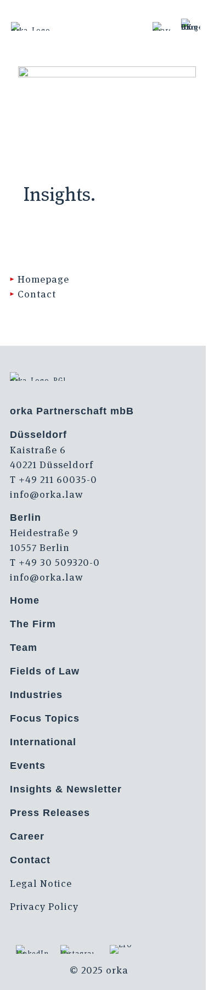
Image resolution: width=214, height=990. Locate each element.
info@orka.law (46, 494)
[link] (161, 26)
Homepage (43, 279)
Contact (37, 294)
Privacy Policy (44, 906)
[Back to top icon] (191, 967)
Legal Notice (41, 883)
